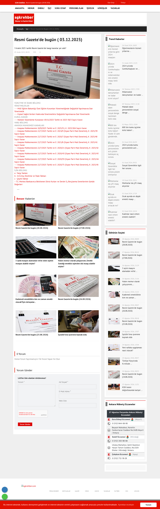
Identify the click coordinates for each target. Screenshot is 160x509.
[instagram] (139, 2)
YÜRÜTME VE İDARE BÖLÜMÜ (27, 103)
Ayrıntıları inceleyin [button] (126, 505)
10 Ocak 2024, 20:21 (129, 180)
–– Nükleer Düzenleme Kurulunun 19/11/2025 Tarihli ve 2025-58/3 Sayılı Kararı (48, 120)
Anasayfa (20, 29)
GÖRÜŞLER (102, 8)
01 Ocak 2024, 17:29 (129, 193)
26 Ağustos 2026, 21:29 (130, 265)
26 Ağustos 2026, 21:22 (130, 292)
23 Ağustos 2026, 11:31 (130, 384)
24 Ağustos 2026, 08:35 (130, 371)
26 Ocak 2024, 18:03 (129, 45)
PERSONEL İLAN (76, 8)
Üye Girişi (111, 3)
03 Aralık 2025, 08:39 (22, 52)
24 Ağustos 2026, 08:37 (130, 358)
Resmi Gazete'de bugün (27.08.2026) (74, 228)
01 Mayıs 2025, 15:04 (129, 124)
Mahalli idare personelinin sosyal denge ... (130, 110)
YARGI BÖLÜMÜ (21, 122)
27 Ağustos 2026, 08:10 (130, 252)
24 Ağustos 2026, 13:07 (130, 331)
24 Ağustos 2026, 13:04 (130, 345)
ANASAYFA (19, 8)
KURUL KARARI (21, 117)
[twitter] (135, 2)
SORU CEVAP (60, 8)
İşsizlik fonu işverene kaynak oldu (72, 334)
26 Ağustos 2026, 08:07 (130, 305)
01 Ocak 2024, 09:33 (129, 163)
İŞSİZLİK (90, 8)
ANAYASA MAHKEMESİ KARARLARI (29, 125)
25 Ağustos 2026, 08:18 (130, 318)
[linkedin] (142, 2)
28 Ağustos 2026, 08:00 (130, 239)
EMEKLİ (41, 8)
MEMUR (31, 8)
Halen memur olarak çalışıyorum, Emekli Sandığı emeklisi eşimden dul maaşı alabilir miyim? (76, 263)
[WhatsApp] (5, 497)
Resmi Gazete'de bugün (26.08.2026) (74, 299)
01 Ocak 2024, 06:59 (129, 142)
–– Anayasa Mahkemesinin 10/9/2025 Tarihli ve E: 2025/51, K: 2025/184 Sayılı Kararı (50, 128)
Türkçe (122, 3)
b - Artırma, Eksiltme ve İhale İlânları (30, 176)
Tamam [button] (148, 505)
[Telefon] (5, 490)
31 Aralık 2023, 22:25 (129, 63)
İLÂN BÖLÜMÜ (20, 170)
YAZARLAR (115, 8)
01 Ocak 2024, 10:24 (129, 211)
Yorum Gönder (25, 424)
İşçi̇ (27, 29)
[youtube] (146, 2)
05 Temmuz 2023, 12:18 (130, 104)
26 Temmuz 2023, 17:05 (130, 89)
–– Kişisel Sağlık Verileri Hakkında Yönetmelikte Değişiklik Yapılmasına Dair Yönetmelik (52, 114)
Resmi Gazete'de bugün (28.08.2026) (38, 3)
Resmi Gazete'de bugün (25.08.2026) (32, 334)
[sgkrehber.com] (28, 486)
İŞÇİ (49, 8)
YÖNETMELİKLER (21, 105)
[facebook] (131, 2)
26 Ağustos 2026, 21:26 (130, 279)
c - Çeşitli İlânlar (21, 178)
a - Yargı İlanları (21, 173)
